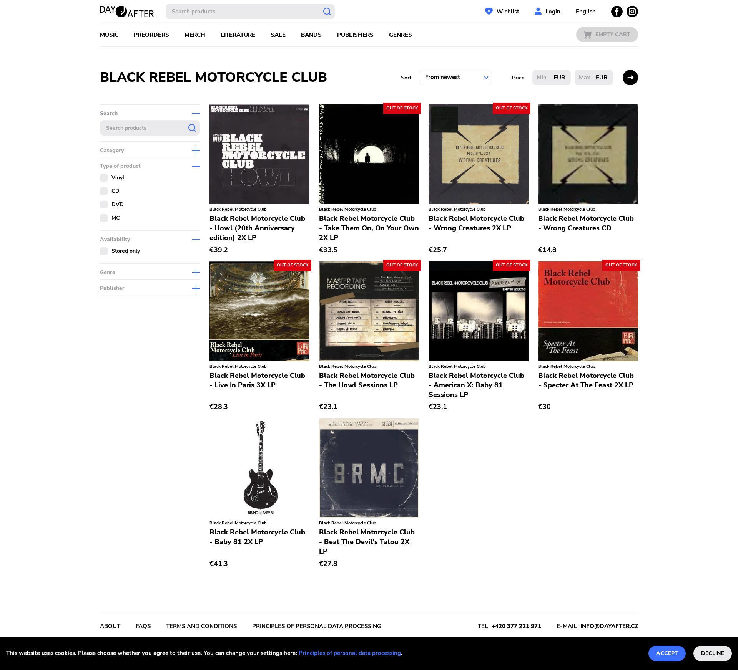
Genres (400, 35)
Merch (194, 35)
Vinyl (117, 177)
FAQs (143, 626)
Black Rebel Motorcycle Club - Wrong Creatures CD (586, 223)
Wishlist (508, 11)
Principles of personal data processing (350, 653)
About (110, 626)
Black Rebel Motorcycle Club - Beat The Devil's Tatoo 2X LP (367, 542)
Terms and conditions (201, 626)
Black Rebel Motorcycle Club (238, 209)
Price (518, 77)
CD (115, 191)
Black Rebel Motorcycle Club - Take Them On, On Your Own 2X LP (369, 228)
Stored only (125, 251)
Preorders (151, 35)
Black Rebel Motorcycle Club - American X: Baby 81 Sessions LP (476, 385)
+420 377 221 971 (516, 626)
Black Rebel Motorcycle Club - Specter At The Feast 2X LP (586, 380)
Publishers (355, 35)
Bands (311, 35)
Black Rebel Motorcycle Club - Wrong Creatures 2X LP (476, 223)
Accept (667, 653)
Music (109, 35)
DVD (117, 204)
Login (552, 11)
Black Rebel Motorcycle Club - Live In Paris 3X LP (257, 380)
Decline (712, 653)
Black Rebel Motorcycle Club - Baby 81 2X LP (257, 537)
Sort (406, 77)
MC (115, 218)
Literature (238, 35)
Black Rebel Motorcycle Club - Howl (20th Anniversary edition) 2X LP (257, 228)
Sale (278, 35)
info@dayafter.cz (609, 626)
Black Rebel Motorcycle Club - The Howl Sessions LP (367, 380)
